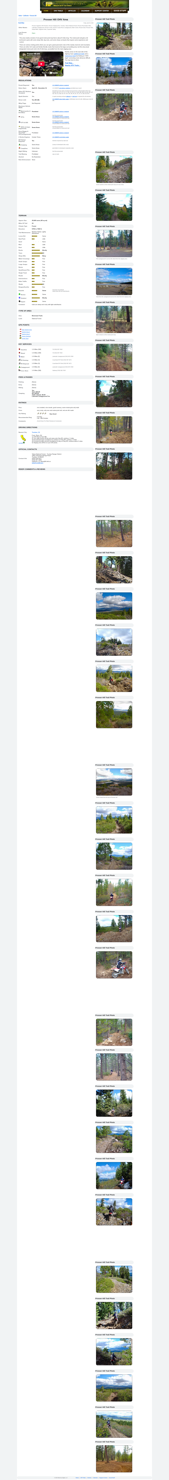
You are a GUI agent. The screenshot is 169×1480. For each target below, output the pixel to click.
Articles (89, 1477)
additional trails (79, 54)
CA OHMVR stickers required (60, 85)
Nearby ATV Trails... (72, 65)
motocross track (70, 56)
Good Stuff (112, 1477)
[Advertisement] (56, 188)
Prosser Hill (33, 15)
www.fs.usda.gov (37, 463)
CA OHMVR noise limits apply (60, 99)
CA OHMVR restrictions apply (60, 137)
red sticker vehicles (64, 88)
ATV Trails (83, 1477)
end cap (74, 96)
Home (20, 15)
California (26, 15)
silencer (68, 96)
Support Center (103, 1477)
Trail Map (21, 23)
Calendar (95, 1477)
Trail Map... (69, 63)
